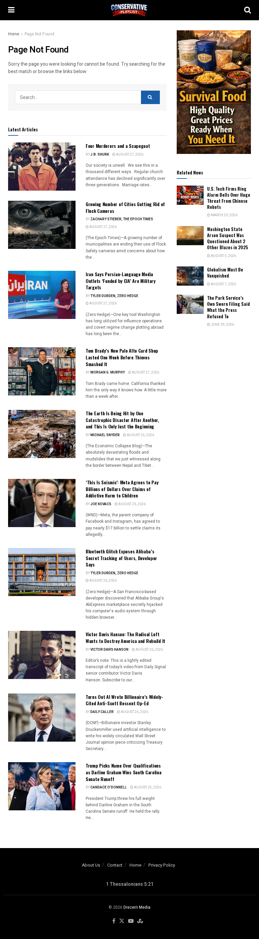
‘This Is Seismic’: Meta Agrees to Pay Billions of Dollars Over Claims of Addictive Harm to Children (122, 489)
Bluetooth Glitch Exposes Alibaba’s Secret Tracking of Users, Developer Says (121, 558)
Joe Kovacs (100, 504)
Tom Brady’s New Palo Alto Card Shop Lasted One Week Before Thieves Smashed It (122, 357)
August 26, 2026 (140, 435)
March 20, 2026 (223, 215)
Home (13, 34)
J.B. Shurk (99, 154)
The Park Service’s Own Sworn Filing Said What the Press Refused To (228, 307)
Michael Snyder (105, 435)
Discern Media (136, 907)
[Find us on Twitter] (121, 921)
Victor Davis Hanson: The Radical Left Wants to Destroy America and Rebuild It (125, 637)
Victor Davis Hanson (109, 649)
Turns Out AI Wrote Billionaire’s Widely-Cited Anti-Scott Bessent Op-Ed (124, 700)
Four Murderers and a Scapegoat (118, 145)
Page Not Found (39, 34)
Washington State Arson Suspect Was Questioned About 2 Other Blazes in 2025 (227, 238)
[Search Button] (247, 10)
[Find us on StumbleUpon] (140, 921)
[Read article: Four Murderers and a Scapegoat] (42, 166)
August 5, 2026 (223, 256)
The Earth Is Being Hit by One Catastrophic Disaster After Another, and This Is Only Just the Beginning (122, 420)
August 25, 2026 (147, 787)
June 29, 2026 (222, 324)
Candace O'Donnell (108, 787)
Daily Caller (102, 712)
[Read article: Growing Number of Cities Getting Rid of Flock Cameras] (42, 225)
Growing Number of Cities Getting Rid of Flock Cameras (125, 207)
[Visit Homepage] (129, 10)
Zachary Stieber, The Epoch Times (121, 219)
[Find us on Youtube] (131, 921)
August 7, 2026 (223, 284)
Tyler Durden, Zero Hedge (114, 296)
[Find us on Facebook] (113, 921)
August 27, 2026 (129, 154)
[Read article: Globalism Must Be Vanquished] (190, 276)
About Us (91, 865)
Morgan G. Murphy (107, 372)
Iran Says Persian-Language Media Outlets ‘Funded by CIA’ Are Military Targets (120, 280)
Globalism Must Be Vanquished (225, 272)
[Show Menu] (11, 10)
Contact (114, 865)
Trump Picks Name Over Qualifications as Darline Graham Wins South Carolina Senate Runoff (124, 772)
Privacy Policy (161, 865)
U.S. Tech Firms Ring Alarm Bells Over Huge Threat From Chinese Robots (228, 198)
